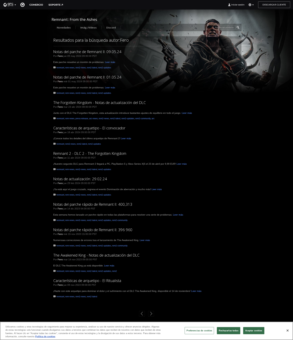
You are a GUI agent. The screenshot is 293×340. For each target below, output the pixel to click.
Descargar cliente (274, 4)
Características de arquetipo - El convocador (89, 127)
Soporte (54, 4)
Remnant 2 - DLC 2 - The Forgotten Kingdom (89, 153)
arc (153, 118)
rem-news (69, 67)
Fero (60, 56)
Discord (111, 27)
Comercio (36, 4)
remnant (60, 67)
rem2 (114, 271)
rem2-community (143, 118)
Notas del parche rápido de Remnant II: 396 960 (92, 229)
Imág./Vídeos (88, 27)
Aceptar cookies (253, 330)
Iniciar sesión (238, 4)
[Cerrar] (287, 330)
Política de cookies (45, 336)
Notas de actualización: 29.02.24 (80, 178)
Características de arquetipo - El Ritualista (87, 280)
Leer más (110, 62)
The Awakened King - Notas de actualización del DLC (96, 255)
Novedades (64, 27)
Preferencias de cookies (199, 330)
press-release (81, 118)
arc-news (93, 118)
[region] (146, 331)
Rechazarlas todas (228, 330)
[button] (10, 4)
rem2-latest (92, 67)
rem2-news (80, 67)
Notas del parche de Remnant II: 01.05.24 (87, 77)
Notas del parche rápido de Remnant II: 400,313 (92, 204)
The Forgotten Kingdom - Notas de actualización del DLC (99, 102)
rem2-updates (104, 67)
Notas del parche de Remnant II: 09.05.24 (87, 51)
